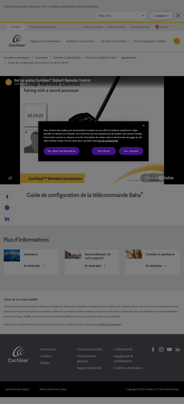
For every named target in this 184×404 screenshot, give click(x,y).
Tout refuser (104, 151)
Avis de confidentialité (108, 140)
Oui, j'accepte (131, 151)
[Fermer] (144, 126)
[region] (93, 141)
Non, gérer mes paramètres (61, 151)
